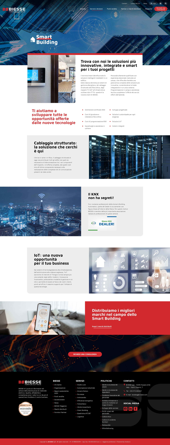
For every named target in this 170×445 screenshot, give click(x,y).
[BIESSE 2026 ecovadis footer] (26, 409)
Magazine (148, 9)
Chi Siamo (57, 385)
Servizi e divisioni (96, 9)
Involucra (127, 442)
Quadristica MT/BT (84, 413)
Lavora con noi (135, 3)
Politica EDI (106, 425)
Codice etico (106, 417)
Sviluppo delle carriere (110, 408)
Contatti (124, 3)
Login (154, 3)
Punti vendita (112, 9)
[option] (51, 79)
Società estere (59, 400)
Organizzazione (59, 388)
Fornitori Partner (60, 412)
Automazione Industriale (86, 388)
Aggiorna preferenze (109, 442)
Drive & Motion (82, 391)
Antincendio (81, 397)
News (145, 3)
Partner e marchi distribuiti (131, 9)
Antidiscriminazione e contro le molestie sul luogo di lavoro (110, 403)
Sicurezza (80, 394)
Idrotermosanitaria (84, 407)
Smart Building (82, 410)
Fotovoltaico (81, 404)
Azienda (83, 9)
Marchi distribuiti (60, 409)
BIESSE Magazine (60, 406)
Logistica (80, 417)
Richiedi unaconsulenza (161, 9)
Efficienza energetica (85, 401)
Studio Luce (81, 385)
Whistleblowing (107, 428)
